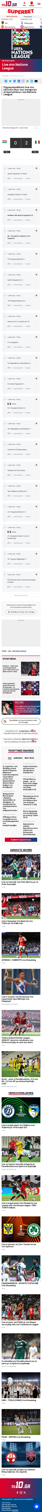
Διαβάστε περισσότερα (21, 840)
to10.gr (5, 76)
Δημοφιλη (18, 758)
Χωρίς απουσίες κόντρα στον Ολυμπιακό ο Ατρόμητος (30, 769)
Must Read (29, 758)
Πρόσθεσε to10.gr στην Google (22, 612)
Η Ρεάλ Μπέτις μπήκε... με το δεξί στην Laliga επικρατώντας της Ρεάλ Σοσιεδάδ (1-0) (30, 784)
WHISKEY (15, 1510)
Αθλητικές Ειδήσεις (30, 739)
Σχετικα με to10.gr (9, 1505)
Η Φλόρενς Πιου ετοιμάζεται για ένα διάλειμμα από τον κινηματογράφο (11, 821)
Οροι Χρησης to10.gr (9, 1506)
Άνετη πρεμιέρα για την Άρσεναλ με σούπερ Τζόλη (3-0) (30, 814)
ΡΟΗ (9, 758)
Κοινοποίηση (18, 178)
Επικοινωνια (6, 1508)
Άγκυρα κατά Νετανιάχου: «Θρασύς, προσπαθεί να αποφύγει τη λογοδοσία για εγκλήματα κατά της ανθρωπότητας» (10, 802)
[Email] (36, 81)
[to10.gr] (9, 4)
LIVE (9, 651)
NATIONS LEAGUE (19, 651)
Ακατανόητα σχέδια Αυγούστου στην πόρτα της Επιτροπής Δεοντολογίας (30, 829)
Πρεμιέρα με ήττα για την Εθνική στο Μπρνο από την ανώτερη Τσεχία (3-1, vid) (30, 800)
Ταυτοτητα (6, 1503)
